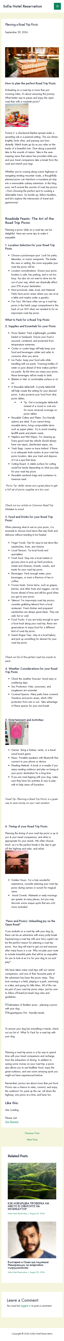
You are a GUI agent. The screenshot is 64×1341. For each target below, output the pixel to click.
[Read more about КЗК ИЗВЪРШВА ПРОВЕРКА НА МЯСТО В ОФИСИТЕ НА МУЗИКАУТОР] (32, 1181)
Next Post (32, 1139)
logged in (26, 1306)
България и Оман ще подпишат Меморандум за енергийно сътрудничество (28, 1265)
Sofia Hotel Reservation (22, 6)
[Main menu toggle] (57, 6)
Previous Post (32, 1133)
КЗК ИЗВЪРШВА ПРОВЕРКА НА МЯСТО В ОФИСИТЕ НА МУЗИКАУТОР (28, 1206)
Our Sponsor (12, 1122)
